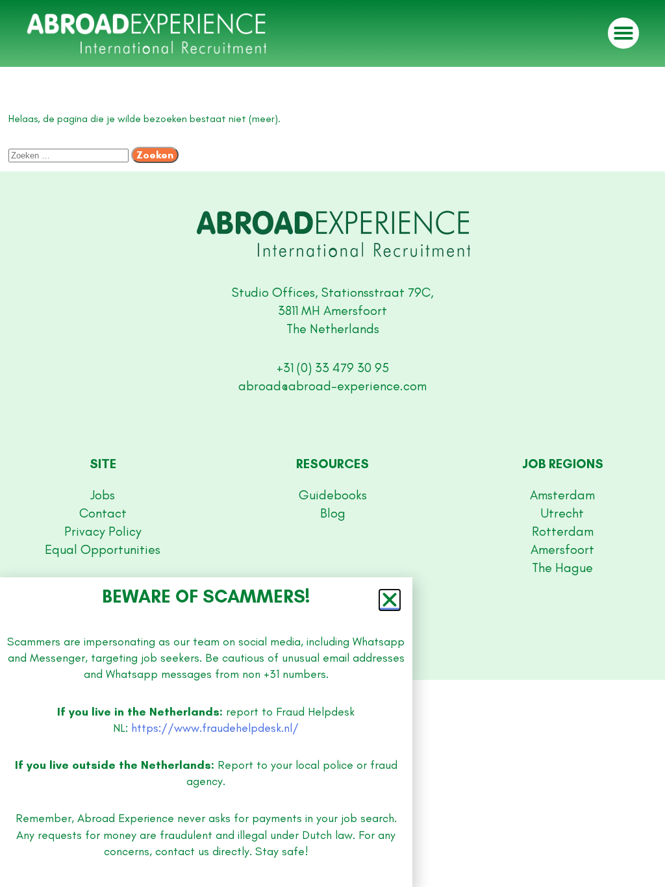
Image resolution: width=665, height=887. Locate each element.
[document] (332, 443)
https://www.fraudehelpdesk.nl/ (215, 728)
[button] (389, 600)
